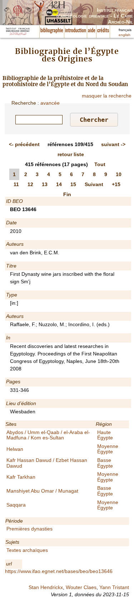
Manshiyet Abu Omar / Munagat (42, 491)
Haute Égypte (105, 434)
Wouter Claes (81, 587)
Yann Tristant (114, 587)
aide (91, 30)
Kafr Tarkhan (20, 477)
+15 (116, 184)
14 (59, 184)
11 (16, 184)
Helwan (14, 449)
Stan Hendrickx (46, 587)
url (9, 564)
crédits (103, 30)
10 (118, 174)
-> (113, 144)
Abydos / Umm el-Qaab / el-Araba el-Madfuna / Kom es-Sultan (48, 434)
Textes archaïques (27, 550)
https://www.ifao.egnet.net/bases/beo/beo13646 (59, 571)
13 (45, 184)
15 (73, 184)
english (124, 35)
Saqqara (16, 505)
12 (30, 184)
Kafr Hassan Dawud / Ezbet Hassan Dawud (46, 462)
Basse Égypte (105, 462)
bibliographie (51, 30)
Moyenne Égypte (107, 448)
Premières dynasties (29, 529)
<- (24, 144)
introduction (75, 30)
